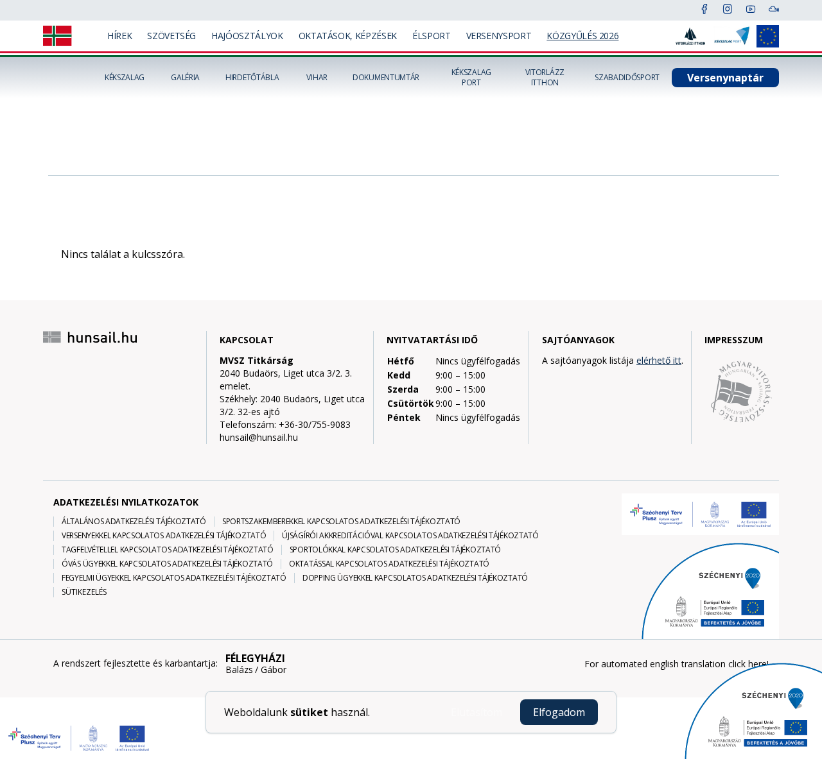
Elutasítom (476, 712)
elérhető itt (658, 360)
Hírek (119, 36)
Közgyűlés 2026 (582, 36)
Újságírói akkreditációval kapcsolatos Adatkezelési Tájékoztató (410, 536)
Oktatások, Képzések (348, 36)
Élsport (431, 36)
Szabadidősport (627, 77)
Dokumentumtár (386, 77)
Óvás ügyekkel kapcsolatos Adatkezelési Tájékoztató (167, 564)
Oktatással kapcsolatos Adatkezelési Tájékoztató (389, 564)
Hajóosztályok (247, 36)
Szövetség (171, 36)
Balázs (239, 669)
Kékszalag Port (471, 77)
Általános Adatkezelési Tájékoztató (134, 521)
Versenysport (499, 36)
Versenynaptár (725, 78)
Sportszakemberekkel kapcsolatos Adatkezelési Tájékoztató (341, 521)
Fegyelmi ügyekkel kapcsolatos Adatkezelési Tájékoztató (174, 578)
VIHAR (317, 77)
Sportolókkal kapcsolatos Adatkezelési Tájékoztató (395, 550)
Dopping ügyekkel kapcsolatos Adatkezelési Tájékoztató (415, 578)
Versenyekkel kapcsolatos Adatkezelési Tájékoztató (164, 536)
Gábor (273, 669)
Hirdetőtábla (252, 77)
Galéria (185, 77)
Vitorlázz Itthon (544, 77)
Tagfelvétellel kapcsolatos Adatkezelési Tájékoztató (168, 550)
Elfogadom (559, 712)
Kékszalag (124, 77)
